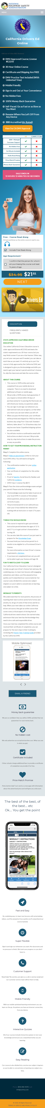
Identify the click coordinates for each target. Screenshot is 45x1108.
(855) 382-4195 (23, 1087)
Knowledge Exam (24, 538)
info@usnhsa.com (22, 1090)
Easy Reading (22, 1060)
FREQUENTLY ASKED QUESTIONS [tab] (19, 331)
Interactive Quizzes (22, 1029)
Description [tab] (16, 324)
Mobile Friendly (22, 999)
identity (16, 477)
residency (18, 480)
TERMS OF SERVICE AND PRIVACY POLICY (22, 1105)
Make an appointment (17, 456)
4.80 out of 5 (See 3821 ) (13, 53)
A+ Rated (27, 122)
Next (22, 282)
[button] (22, 299)
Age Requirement (12, 256)
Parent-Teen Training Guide (24, 633)
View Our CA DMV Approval (17, 128)
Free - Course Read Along (15, 237)
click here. (20, 553)
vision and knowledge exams (26, 486)
